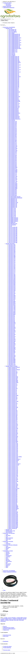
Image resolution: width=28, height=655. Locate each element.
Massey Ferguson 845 (12, 500)
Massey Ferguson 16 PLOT (14, 369)
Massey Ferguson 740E (13, 479)
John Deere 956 (11, 337)
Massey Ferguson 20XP (13, 382)
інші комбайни (9, 531)
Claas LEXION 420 (12, 128)
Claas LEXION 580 (12, 155)
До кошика (3, 615)
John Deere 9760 (11, 355)
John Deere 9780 (11, 356)
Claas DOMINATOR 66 (13, 97)
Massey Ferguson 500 (12, 417)
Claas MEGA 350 (12, 214)
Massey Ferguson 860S (13, 507)
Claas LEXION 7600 (12, 179)
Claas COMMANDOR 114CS (14, 40)
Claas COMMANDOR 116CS (14, 44)
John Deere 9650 (11, 347)
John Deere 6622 (11, 304)
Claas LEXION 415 (12, 127)
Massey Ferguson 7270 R (13, 464)
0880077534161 (8, 618)
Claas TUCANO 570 (12, 241)
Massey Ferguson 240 (12, 388)
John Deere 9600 (11, 343)
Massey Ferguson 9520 (13, 514)
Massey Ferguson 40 (12, 409)
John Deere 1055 (11, 249)
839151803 (21, 620)
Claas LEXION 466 (12, 136)
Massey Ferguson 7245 (13, 449)
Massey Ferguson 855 (12, 502)
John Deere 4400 (11, 295)
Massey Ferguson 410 (12, 411)
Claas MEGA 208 (12, 211)
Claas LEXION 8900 (12, 188)
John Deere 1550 (11, 277)
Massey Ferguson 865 (12, 509)
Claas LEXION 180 (12, 122)
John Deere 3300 (11, 293)
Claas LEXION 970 (12, 194)
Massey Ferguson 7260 (13, 457)
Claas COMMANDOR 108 (14, 35)
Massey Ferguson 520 (12, 423)
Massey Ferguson (9, 537)
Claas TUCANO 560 (12, 240)
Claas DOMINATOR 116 (13, 70)
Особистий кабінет (7, 646)
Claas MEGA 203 (12, 209)
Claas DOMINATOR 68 (13, 98)
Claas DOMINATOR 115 (13, 68)
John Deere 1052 (11, 248)
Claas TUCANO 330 (12, 228)
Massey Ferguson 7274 (13, 467)
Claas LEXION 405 (12, 124)
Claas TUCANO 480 (12, 237)
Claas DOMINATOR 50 (13, 93)
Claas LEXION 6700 (12, 169)
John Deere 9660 (11, 348)
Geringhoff (8, 543)
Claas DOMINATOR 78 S (13, 107)
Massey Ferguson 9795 (13, 526)
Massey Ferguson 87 (12, 510)
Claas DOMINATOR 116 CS (14, 71)
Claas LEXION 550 (12, 149)
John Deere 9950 (11, 362)
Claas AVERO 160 (12, 29)
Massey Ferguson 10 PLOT (14, 367)
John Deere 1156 (11, 262)
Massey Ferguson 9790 (13, 524)
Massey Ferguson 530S (13, 428)
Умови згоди (6, 629)
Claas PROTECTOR (12, 223)
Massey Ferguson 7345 (13, 473)
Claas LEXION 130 (12, 121)
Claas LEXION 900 (12, 189)
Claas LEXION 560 (12, 151)
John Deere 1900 (11, 279)
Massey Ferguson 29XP (13, 395)
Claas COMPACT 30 (12, 51)
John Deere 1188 (11, 275)
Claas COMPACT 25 (12, 50)
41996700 (14, 618)
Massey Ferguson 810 (12, 491)
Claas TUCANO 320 (12, 227)
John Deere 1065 (11, 250)
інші (7, 540)
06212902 (11, 620)
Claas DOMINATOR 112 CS (14, 64)
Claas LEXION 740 (12, 174)
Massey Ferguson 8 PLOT (13, 488)
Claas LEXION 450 (12, 131)
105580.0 (7, 620)
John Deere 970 (11, 353)
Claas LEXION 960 (12, 193)
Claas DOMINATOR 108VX (14, 62)
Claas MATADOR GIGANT (14, 196)
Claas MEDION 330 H (13, 202)
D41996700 (19, 618)
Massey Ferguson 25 (12, 389)
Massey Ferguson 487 (12, 416)
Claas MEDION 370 (12, 207)
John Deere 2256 (11, 287)
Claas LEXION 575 (12, 154)
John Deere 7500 (11, 308)
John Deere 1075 (11, 254)
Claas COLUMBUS (12, 31)
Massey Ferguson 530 (12, 427)
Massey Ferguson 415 (12, 413)
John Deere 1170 (11, 269)
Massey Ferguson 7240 (13, 446)
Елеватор (8, 564)
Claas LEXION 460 (12, 134)
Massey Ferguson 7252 (13, 453)
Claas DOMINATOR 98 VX (14, 118)
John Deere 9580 (11, 341)
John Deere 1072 (11, 253)
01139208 (3, 618)
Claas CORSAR (11, 54)
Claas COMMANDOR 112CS (14, 37)
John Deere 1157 (11, 263)
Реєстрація (8, 4)
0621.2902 (16, 620)
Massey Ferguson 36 (12, 406)
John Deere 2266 (11, 290)
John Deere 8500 (11, 311)
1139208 (18, 617)
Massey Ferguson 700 (12, 442)
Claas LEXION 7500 (12, 176)
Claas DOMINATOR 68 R (14, 100)
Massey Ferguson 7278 (13, 469)
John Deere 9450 (11, 327)
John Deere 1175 (11, 271)
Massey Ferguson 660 (12, 437)
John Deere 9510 (11, 331)
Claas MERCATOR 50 (13, 217)
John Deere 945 (11, 326)
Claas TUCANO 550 (12, 239)
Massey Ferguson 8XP (13, 513)
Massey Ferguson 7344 (13, 471)
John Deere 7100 (11, 306)
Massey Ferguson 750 (12, 480)
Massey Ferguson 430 (12, 414)
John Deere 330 (11, 291)
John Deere (8, 535)
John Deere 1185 (11, 274)
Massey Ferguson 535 (12, 429)
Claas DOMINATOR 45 (13, 89)
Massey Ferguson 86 (12, 503)
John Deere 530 (11, 300)
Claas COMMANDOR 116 (14, 43)
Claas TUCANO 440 (12, 233)
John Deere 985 (11, 357)
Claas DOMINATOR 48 (13, 90)
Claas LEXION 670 (12, 168)
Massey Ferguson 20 (12, 375)
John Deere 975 (11, 354)
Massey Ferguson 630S (13, 436)
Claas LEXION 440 (12, 130)
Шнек (7, 566)
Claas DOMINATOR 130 (13, 77)
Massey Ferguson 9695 (13, 523)
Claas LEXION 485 (12, 141)
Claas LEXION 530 (12, 144)
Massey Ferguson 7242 (13, 447)
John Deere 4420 (11, 296)
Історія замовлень (7, 647)
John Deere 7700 (11, 309)
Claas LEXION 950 (12, 191)
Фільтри (7, 552)
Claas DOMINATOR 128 (13, 75)
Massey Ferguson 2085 (13, 381)
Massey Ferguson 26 (12, 390)
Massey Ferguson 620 (12, 434)
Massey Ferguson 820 (12, 494)
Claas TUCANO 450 (12, 234)
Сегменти (8, 556)
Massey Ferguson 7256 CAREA (15, 456)
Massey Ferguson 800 (12, 489)
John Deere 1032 (11, 246)
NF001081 (13, 617)
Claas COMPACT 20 (12, 49)
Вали (7, 567)
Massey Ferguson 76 (12, 482)
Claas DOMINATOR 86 (13, 110)
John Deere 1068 (11, 251)
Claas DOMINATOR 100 (13, 56)
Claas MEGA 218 (12, 213)
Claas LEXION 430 (12, 129)
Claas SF (10, 226)
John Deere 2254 (11, 286)
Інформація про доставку (8, 627)
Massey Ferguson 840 (12, 499)
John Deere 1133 (11, 259)
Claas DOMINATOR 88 (13, 111)
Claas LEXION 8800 (12, 187)
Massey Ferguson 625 (12, 435)
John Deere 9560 (11, 339)
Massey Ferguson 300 (12, 397)
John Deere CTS (11, 363)
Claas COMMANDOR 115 (14, 41)
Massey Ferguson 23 (12, 386)
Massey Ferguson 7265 (13, 461)
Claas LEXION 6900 (12, 171)
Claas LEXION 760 (12, 177)
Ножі (7, 557)
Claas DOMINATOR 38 (13, 88)
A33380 (5, 617)
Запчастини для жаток (8, 541)
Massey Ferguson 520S (13, 424)
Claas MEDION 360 (12, 206)
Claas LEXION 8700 (12, 186)
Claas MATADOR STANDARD (15, 197)
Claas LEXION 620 (12, 162)
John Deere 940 (11, 321)
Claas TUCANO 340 (12, 229)
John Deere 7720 (11, 310)
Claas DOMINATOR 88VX (14, 113)
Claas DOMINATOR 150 (13, 80)
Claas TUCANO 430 (12, 231)
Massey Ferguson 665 (12, 439)
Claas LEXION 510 (12, 142)
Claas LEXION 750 (12, 175)
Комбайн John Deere (10, 243)
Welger (7, 548)
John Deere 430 (11, 294)
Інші (7, 549)
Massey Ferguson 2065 (13, 380)
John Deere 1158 (11, 264)
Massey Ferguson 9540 (13, 516)
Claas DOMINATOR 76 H (14, 103)
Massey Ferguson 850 (12, 501)
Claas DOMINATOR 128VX (14, 76)
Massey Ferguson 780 (12, 486)
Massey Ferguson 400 (12, 410)
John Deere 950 (11, 329)
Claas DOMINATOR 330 (13, 84)
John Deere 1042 (11, 247)
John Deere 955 (11, 335)
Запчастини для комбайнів (9, 27)
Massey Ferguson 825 (12, 495)
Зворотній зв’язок (7, 635)
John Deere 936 (11, 320)
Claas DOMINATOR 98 (13, 115)
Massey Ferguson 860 (12, 504)
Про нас (5, 626)
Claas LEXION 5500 (12, 150)
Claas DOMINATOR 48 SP (14, 91)
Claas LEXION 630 (12, 163)
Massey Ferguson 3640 (13, 407)
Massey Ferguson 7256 (13, 455)
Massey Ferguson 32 (12, 402)
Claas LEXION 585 (12, 156)
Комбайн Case (9, 529)
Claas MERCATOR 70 (13, 220)
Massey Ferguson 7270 (13, 462)
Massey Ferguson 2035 (13, 376)
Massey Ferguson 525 (12, 426)
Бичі (7, 562)
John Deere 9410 (11, 323)
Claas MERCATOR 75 (13, 221)
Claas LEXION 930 (12, 190)
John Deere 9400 (11, 322)
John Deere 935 (11, 319)
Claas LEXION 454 (12, 133)
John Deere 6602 (11, 302)
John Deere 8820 (11, 314)
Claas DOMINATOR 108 (13, 60)
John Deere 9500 (11, 330)
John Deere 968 (11, 350)
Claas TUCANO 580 (12, 242)
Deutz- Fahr (8, 539)
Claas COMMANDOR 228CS (14, 48)
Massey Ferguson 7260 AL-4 (14, 459)
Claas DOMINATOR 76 (13, 102)
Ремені (7, 554)
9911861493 (3, 621)
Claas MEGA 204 (12, 210)
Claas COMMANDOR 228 (14, 47)
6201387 (24, 618)
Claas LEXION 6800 (12, 170)
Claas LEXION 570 (12, 153)
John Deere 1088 (11, 256)
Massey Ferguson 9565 (13, 521)
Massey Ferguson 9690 (13, 522)
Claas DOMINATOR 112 (13, 63)
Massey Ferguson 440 (12, 415)
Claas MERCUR (11, 222)
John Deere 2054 (11, 280)
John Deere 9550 (11, 336)
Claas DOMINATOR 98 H (14, 116)
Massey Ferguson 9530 (13, 515)
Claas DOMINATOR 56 (13, 94)
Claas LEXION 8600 (12, 184)
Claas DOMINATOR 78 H (14, 106)
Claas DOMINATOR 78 (13, 104)
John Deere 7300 (11, 307)
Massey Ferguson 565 (12, 431)
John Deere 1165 (11, 266)
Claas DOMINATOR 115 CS (14, 69)
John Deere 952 (11, 333)
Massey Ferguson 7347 (13, 474)
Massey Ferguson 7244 (13, 448)
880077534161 (23, 617)
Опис (4, 590)
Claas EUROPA (11, 120)
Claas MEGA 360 (12, 215)
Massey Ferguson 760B (13, 484)
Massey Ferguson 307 (12, 399)
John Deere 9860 (11, 359)
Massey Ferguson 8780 (13, 511)
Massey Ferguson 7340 (13, 470)
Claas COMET (11, 33)
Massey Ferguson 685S (13, 441)
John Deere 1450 (11, 276)
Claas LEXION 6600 (12, 167)
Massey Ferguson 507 (12, 420)
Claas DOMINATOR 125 (13, 74)
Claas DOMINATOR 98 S (13, 117)
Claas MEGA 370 (12, 216)
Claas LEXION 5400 (12, 148)
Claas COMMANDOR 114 (14, 38)
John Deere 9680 (11, 351)
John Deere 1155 (11, 261)
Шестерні (8, 560)
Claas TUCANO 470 (12, 236)
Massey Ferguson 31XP (13, 401)
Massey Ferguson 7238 (13, 444)
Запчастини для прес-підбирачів (10, 544)
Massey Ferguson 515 (12, 422)
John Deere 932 (11, 317)
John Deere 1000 (11, 244)
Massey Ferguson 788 (12, 487)
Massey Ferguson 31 (12, 400)
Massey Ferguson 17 (12, 370)
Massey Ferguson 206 (12, 379)
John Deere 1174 (11, 270)
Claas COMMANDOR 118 (14, 46)
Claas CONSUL (11, 53)
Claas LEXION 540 (12, 147)
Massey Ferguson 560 (12, 430)
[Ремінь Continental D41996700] (10, 588)
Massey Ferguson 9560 (13, 520)
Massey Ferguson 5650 (13, 433)
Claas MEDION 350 (12, 204)
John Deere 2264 (11, 289)
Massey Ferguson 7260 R (13, 460)
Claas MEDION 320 (12, 200)
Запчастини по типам (8, 550)
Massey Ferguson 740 (12, 477)
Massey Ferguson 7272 (13, 466)
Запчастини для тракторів (9, 533)
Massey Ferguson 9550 (13, 519)
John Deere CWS (12, 364)
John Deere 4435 (11, 299)
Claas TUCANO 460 (12, 235)
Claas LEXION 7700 (12, 181)
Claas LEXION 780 (12, 182)
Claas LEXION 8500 (12, 183)
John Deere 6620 (11, 303)
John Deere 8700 (11, 313)
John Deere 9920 (11, 361)
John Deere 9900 (11, 360)
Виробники (5, 641)
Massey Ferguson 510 (12, 421)
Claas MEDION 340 (12, 203)
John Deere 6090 (11, 301)
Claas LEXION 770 (12, 180)
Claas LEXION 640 (12, 164)
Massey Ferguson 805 (12, 490)
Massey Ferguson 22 (12, 383)
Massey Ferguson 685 (12, 440)
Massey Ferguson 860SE (13, 508)
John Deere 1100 (11, 257)
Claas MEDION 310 (12, 199)
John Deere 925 (11, 315)
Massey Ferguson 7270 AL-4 (14, 463)
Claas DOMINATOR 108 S (14, 61)
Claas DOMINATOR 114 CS (14, 67)
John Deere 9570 (11, 340)
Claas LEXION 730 (12, 173)
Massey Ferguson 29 (12, 394)
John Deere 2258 (11, 288)
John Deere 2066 (11, 284)
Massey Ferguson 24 (12, 387)
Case (7, 536)
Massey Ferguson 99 (12, 528)
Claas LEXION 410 (12, 126)
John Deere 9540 (11, 334)
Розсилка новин (6, 649)
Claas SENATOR (12, 224)
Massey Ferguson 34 (12, 404)
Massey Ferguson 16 (12, 368)
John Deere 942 (11, 324)
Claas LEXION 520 (12, 143)
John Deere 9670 (11, 349)
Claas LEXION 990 (12, 195)
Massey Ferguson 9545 (13, 517)
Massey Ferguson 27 (12, 391)
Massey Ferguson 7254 (13, 454)
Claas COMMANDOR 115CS (14, 42)
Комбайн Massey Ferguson (11, 366)
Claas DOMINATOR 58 (13, 95)
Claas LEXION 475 (12, 138)
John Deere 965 (11, 346)
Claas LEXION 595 (12, 159)
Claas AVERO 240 (12, 30)
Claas (7, 534)
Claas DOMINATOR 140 (13, 78)
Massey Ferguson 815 (12, 493)
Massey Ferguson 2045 (13, 377)
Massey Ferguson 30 (12, 396)
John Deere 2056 (11, 281)
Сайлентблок (9, 561)
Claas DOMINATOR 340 (13, 86)
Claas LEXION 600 (12, 160)
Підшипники (9, 555)
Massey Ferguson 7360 (13, 475)
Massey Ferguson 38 (12, 408)
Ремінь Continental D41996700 (9, 571)
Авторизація (8, 5)
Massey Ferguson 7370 (13, 476)
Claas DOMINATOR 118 (13, 73)
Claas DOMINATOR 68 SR (14, 101)
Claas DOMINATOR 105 (13, 57)
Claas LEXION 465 (12, 135)
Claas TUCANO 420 (12, 230)
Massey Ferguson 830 (12, 496)
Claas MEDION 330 (12, 201)
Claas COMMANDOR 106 (14, 34)
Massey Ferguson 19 (12, 374)
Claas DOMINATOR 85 (13, 109)
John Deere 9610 (11, 344)
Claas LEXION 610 (12, 161)
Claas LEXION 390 (12, 123)
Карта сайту (5, 636)
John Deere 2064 (11, 283)
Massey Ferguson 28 (12, 393)
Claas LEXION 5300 (12, 146)
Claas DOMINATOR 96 (13, 114)
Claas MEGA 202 (12, 208)
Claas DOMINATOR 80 (13, 108)
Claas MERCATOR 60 (13, 219)
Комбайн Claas (9, 28)
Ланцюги (8, 553)
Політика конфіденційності (9, 628)
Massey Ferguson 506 (12, 419)
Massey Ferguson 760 (12, 483)
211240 (9, 617)
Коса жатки (8, 563)
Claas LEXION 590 (12, 157)
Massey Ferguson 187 (12, 373)
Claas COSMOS (11, 55)
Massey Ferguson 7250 (13, 451)
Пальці (7, 559)
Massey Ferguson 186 (12, 371)
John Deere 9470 (11, 328)
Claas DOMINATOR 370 (13, 87)
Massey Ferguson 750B (13, 481)
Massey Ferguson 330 (12, 403)
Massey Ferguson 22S (12, 384)
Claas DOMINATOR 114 (13, 66)
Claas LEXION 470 (12, 137)
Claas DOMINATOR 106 (13, 58)
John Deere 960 (11, 342)
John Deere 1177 (11, 273)
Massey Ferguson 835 (12, 497)
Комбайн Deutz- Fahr (10, 530)
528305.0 (2, 620)
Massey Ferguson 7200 (13, 443)
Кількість (3, 614)
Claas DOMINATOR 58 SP (14, 96)
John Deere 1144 (11, 260)
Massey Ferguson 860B (13, 506)
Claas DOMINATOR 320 (13, 83)
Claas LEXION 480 (12, 140)
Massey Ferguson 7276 (13, 468)
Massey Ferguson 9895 (13, 527)
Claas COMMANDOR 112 (14, 36)
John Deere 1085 (11, 255)
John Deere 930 (11, 316)
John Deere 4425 (11, 297)
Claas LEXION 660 (12, 166)
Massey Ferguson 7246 (13, 450)
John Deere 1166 (11, 267)
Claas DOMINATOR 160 (13, 81)
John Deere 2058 (11, 282)
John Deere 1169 (11, 268)
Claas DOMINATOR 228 (13, 82)
